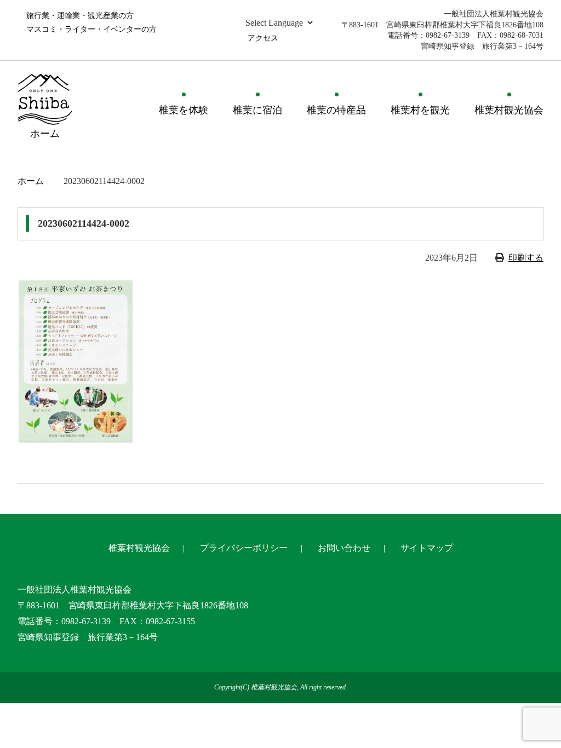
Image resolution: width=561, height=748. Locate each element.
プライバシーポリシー (244, 548)
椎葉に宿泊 (257, 110)
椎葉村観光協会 (508, 110)
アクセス (263, 38)
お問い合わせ (344, 548)
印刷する (525, 257)
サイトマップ (426, 548)
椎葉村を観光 (420, 110)
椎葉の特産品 (336, 110)
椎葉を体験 (183, 110)
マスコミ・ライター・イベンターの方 (91, 29)
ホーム (31, 181)
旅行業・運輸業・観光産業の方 (80, 15)
